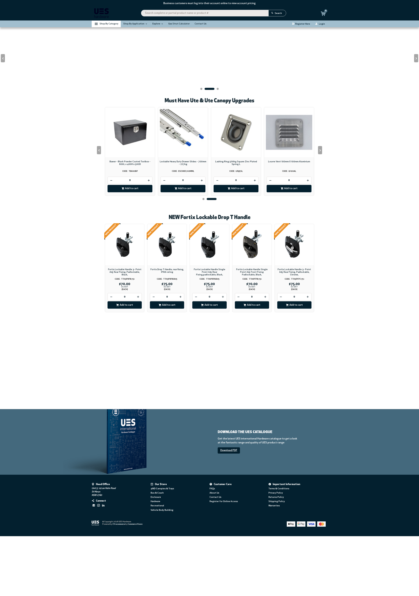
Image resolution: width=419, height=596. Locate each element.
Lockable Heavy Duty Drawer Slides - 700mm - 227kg (183, 227)
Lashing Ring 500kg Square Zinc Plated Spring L (236, 227)
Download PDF (228, 515)
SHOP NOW (121, 459)
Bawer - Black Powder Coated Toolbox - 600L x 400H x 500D (129, 227)
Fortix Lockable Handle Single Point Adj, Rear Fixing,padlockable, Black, (209, 337)
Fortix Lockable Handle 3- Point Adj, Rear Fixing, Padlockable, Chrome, (294, 337)
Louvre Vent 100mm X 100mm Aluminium (289, 226)
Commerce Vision (135, 589)
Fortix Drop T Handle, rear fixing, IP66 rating (167, 335)
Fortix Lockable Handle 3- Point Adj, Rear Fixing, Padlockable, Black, (124, 337)
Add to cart (131, 253)
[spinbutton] (130, 244)
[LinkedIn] (103, 570)
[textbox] (204, 13)
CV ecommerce (119, 589)
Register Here (302, 24)
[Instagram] (98, 570)
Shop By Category (109, 24)
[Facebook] (94, 570)
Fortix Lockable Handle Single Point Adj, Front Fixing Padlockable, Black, (252, 337)
